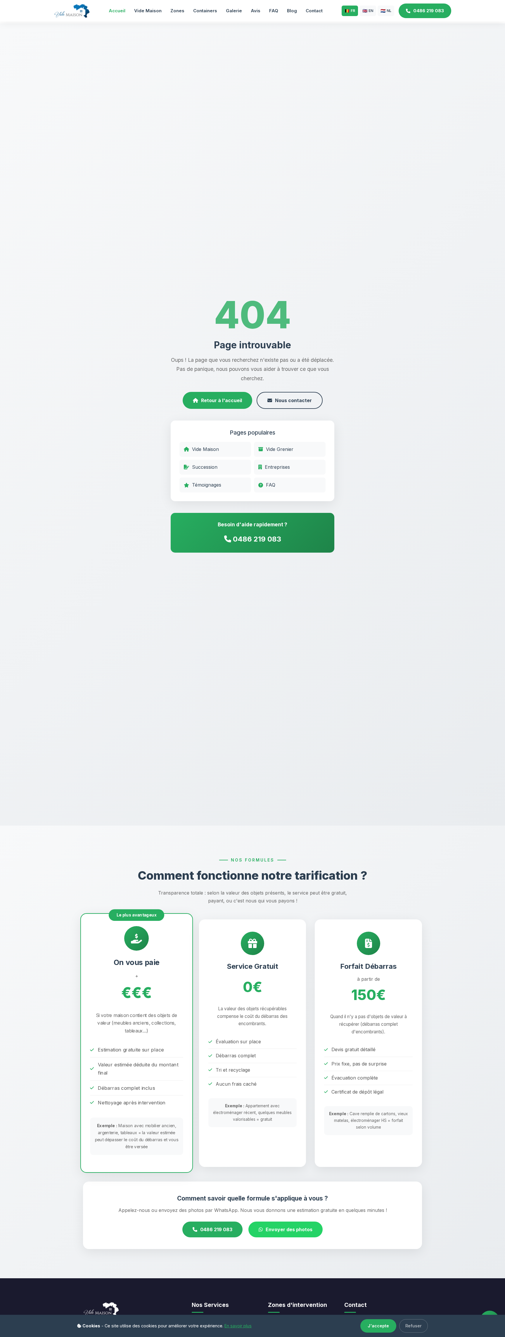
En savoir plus (238, 1325)
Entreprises (277, 467)
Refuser (413, 1325)
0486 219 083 (428, 10)
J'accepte (378, 1325)
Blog (292, 10)
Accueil (117, 10)
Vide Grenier (279, 449)
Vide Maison (148, 10)
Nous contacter (293, 400)
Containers (205, 10)
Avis (255, 10)
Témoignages (206, 485)
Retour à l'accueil (221, 400)
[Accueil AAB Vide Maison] (72, 10)
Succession (204, 467)
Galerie (234, 10)
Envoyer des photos (289, 1229)
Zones (177, 10)
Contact (314, 10)
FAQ (273, 10)
